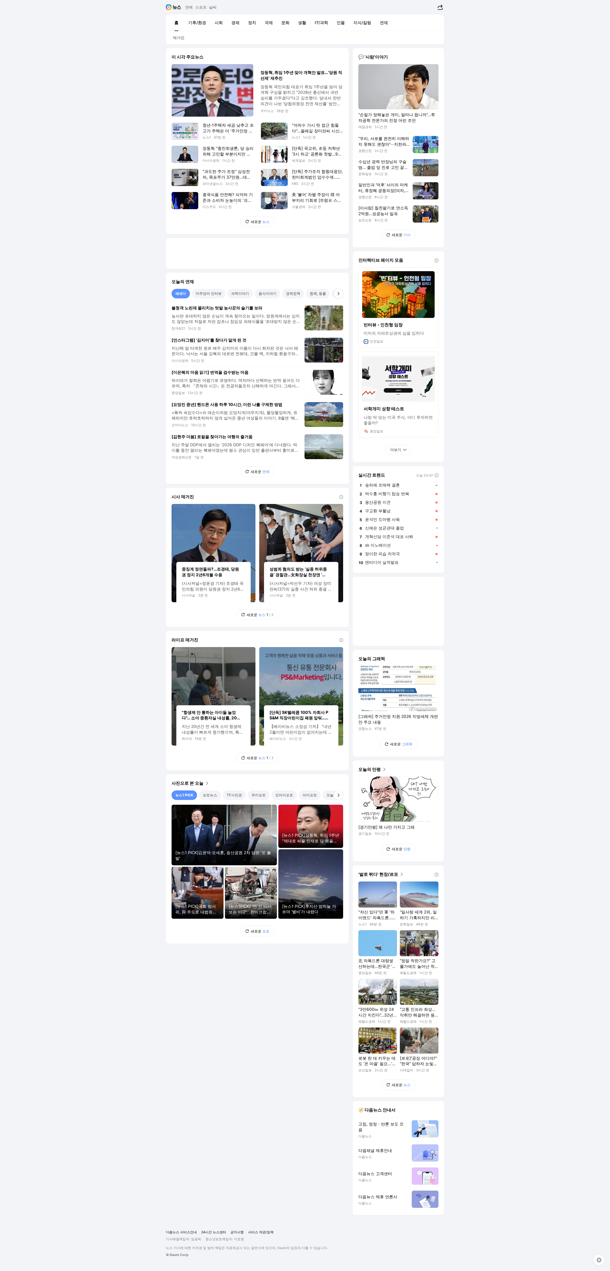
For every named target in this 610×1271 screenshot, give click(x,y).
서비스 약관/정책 (261, 1232)
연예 (189, 7)
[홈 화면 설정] (599, 1260)
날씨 (213, 7)
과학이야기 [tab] (240, 293)
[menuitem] (176, 22)
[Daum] (169, 7)
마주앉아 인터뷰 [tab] (209, 293)
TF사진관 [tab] (234, 795)
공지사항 (237, 1232)
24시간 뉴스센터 (213, 1232)
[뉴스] (177, 7)
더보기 (395, 449)
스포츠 (201, 7)
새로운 (260, 221)
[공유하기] (439, 7)
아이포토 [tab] (310, 795)
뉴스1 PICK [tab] (184, 795)
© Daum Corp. (177, 1255)
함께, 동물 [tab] (318, 293)
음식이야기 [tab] (267, 293)
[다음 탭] (338, 293)
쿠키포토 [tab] (258, 795)
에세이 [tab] (180, 293)
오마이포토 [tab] (284, 795)
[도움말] (341, 497)
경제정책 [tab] (293, 293)
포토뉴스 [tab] (210, 795)
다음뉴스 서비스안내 (181, 1232)
